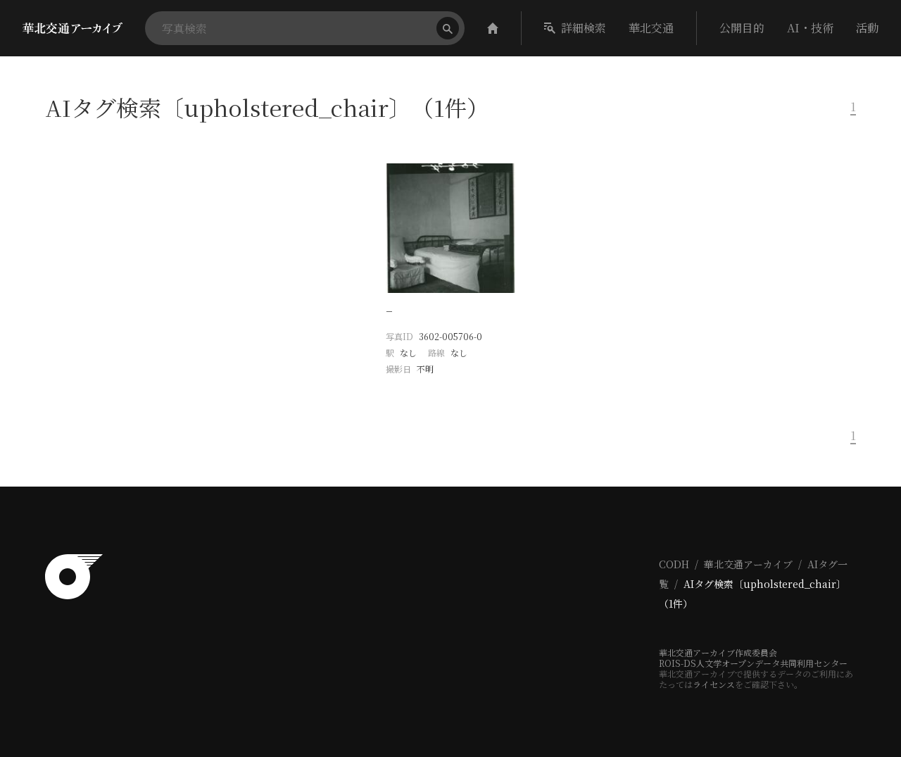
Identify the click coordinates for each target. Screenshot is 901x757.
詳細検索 (583, 28)
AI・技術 (810, 28)
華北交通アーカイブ (748, 564)
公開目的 (741, 28)
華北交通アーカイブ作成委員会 (718, 652)
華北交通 (651, 28)
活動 (867, 28)
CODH (674, 564)
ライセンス (714, 684)
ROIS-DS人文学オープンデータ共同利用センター (753, 663)
